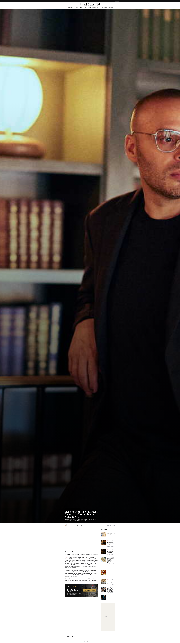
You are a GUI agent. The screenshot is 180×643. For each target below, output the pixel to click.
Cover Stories (70, 7)
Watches (98, 7)
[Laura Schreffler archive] (66, 525)
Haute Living (67, 509)
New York (72, 509)
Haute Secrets (77, 509)
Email (82, 525)
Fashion (89, 7)
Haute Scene (104, 7)
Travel (85, 7)
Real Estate (110, 7)
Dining (81, 7)
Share (77, 525)
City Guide (76, 7)
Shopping (94, 7)
